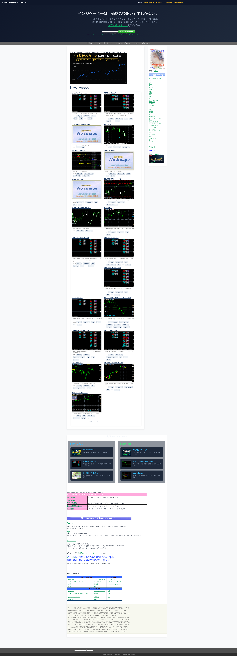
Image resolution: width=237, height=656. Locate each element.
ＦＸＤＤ (71, 540)
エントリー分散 (124, 322)
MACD (151, 94)
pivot (136, 35)
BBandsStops (128, 387)
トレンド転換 (152, 127)
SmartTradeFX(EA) (73, 500)
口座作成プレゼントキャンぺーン (90, 553)
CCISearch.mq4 (77, 298)
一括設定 (117, 324)
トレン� (126, 327)
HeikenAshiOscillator (120, 35)
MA (93, 263)
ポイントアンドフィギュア (156, 118)
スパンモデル (117, 327)
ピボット (96, 597)
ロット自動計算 (113, 322)
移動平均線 (152, 116)
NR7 (126, 118)
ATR (150, 98)
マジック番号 (80, 147)
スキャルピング (153, 122)
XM (68, 531)
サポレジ (120, 232)
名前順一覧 (152, 146)
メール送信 (125, 147)
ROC (109, 597)
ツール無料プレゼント (74, 506)
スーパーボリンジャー (144, 35)
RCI (150, 109)
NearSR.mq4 (108, 208)
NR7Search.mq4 (110, 93)
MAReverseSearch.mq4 (80, 238)
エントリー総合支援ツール (143, 461)
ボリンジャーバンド (79, 357)
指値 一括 (121, 202)
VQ (110, 147)
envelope (107, 35)
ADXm (151, 87)
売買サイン (117, 147)
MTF (81, 118)
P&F (95, 586)
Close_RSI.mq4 (109, 150)
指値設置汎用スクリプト (112, 179)
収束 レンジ (111, 264)
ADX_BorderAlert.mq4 (80, 393)
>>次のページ (94, 421)
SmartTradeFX (88, 450)
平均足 (112, 35)
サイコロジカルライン (74, 597)
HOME (140, 2)
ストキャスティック (154, 131)
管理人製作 (86, 116)
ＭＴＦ (151, 85)
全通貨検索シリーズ (90, 461)
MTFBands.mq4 (77, 363)
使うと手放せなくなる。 (155, 78)
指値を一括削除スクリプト (81, 208)
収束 (75, 118)
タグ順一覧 (152, 147)
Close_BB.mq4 (77, 179)
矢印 (150, 89)
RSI (150, 96)
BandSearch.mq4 (110, 330)
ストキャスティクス (99, 591)
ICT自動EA (159, 2)
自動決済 (79, 173)
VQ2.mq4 (107, 124)
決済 (112, 176)
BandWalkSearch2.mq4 (80, 330)
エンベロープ (98, 581)
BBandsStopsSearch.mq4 (113, 363)
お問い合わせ (71, 497)
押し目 (76, 266)
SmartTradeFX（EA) (156, 154)
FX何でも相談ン (72, 503)
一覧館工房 (86, 176)
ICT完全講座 (168, 2)
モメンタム (71, 591)
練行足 (69, 586)
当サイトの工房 (71, 558)
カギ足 (69, 584)
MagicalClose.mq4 (78, 150)
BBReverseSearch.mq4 (112, 268)
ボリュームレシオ (112, 579)
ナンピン (125, 324)
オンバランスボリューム (114, 584)
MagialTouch (138, 473)
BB (107, 176)
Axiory (70, 523)
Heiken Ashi (101, 35)
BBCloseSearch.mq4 (111, 238)
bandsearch (94, 35)
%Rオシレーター (72, 599)
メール (90, 118)
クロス (151, 141)
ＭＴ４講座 (70, 509)
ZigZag (88, 35)
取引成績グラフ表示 (90, 473)
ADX (78, 416)
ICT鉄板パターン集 (140, 450)
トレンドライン (89, 173)
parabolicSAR (130, 35)
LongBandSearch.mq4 (80, 93)
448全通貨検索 (178, 2)
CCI (93, 322)
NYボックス (152, 138)
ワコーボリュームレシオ (114, 581)
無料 (150, 136)
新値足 (96, 584)
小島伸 (156, 71)
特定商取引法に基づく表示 (80, 650)
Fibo (150, 120)
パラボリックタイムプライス (76, 581)
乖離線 (96, 593)
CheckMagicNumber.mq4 (81, 124)
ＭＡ (150, 84)
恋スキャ (109, 327)
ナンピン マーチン (112, 204)
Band (93, 116)
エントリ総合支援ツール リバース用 (117, 298)
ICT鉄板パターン (149, 2)
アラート (76, 418)
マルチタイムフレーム (155, 123)
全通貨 (79, 116)
